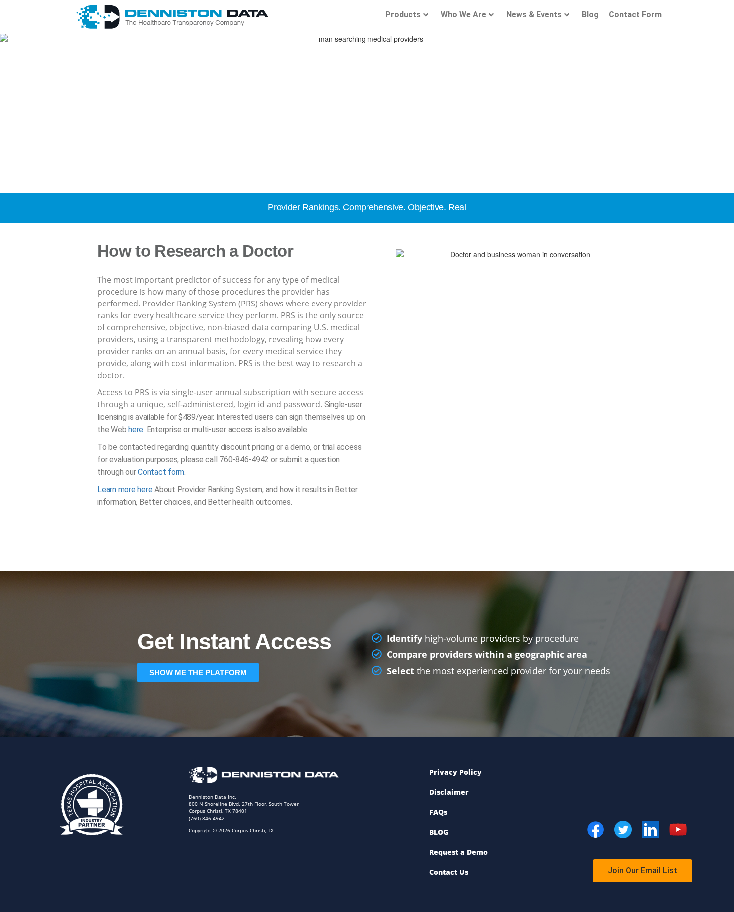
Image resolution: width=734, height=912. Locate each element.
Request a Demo (458, 852)
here (135, 429)
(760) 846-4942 (207, 818)
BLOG (438, 832)
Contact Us (448, 872)
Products (403, 14)
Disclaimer (449, 792)
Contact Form (635, 14)
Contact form (161, 472)
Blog (590, 14)
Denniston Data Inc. (212, 796)
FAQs (438, 812)
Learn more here (124, 489)
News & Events (534, 14)
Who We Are (463, 14)
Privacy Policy (455, 772)
